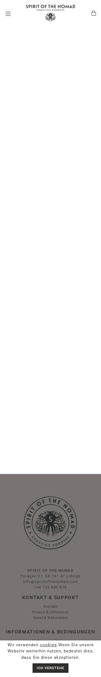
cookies (48, 644)
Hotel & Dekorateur (50, 618)
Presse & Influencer (50, 612)
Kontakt (50, 606)
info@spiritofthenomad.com (50, 582)
